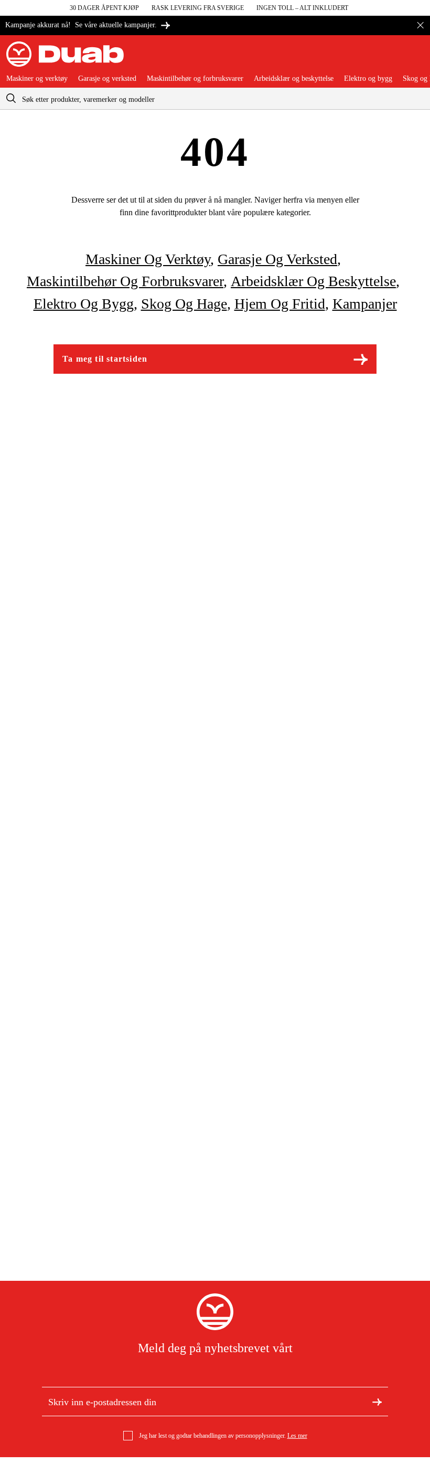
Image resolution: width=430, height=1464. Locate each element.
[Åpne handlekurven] (415, 58)
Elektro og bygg (368, 78)
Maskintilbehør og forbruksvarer (195, 78)
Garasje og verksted (107, 78)
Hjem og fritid (279, 304)
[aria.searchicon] (11, 98)
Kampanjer (364, 304)
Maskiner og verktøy (37, 78)
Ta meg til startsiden (104, 358)
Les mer (297, 1435)
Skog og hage (184, 304)
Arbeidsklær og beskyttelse (294, 78)
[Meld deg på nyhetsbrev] (377, 1401)
